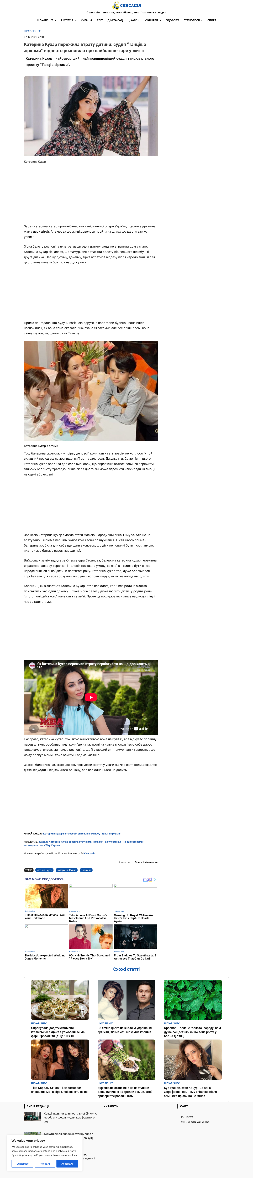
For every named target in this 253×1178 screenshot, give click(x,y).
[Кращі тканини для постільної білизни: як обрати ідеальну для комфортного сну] (32, 1116)
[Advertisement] (91, 196)
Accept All (67, 1163)
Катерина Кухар (66, 870)
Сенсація (89, 853)
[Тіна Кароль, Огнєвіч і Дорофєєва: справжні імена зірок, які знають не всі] (60, 1060)
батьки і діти (44, 870)
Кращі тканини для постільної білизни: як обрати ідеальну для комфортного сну (70, 1117)
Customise (23, 1163)
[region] (45, 1153)
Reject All (45, 1163)
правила (86, 870)
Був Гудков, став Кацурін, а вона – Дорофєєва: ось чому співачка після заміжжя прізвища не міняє (190, 1092)
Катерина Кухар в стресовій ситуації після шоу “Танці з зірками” (82, 833)
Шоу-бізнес (32, 31)
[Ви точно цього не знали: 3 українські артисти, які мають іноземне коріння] (126, 1000)
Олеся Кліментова (146, 862)
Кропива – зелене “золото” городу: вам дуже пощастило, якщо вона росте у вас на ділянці (192, 1032)
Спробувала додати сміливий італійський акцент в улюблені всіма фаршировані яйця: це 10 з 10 (58, 1032)
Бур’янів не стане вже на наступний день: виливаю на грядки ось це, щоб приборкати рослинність (125, 1092)
